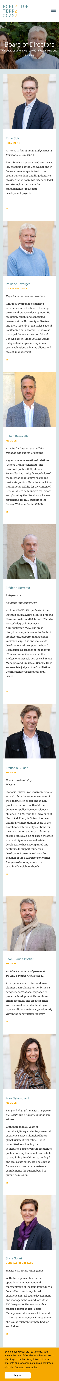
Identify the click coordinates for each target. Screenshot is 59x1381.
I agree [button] (17, 1375)
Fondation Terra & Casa (15, 11)
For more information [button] (26, 1367)
